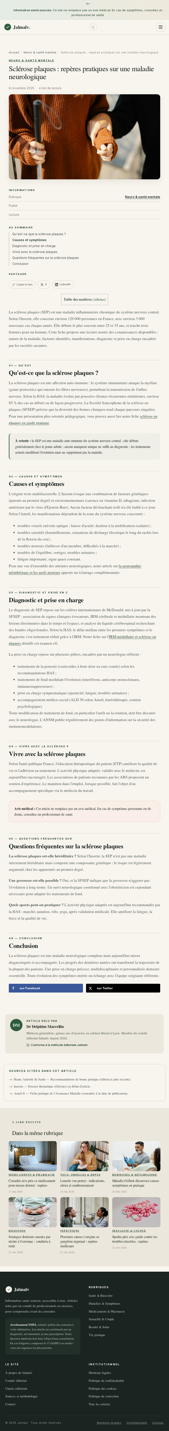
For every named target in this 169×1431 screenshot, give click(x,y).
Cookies (158, 1422)
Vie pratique (97, 1334)
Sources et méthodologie (21, 1396)
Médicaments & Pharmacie (32, 1174)
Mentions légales (100, 1372)
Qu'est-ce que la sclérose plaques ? (39, 234)
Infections (69, 1231)
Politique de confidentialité (106, 1380)
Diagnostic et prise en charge (34, 246)
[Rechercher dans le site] (93, 27)
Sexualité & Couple (129, 1231)
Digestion (17, 1231)
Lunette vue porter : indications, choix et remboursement (82, 1183)
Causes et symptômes (29, 240)
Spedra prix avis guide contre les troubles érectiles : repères (134, 1239)
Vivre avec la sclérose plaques (34, 252)
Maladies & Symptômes (104, 1303)
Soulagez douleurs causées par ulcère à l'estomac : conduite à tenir (29, 1241)
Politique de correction (104, 1396)
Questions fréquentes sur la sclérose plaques (45, 258)
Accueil (14, 52)
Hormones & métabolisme (134, 1174)
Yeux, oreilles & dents (80, 1174)
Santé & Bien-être (101, 1295)
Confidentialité (136, 1422)
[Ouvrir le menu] (160, 27)
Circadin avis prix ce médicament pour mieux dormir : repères (32, 1183)
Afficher (99, 299)
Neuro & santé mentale (40, 52)
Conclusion (20, 263)
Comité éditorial (16, 1380)
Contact (10, 1404)
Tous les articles (99, 1404)
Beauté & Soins (99, 1327)
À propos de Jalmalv (18, 1372)
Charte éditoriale (16, 1388)
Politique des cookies (103, 1388)
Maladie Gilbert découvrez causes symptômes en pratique (135, 1183)
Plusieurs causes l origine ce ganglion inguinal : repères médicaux (79, 1241)
